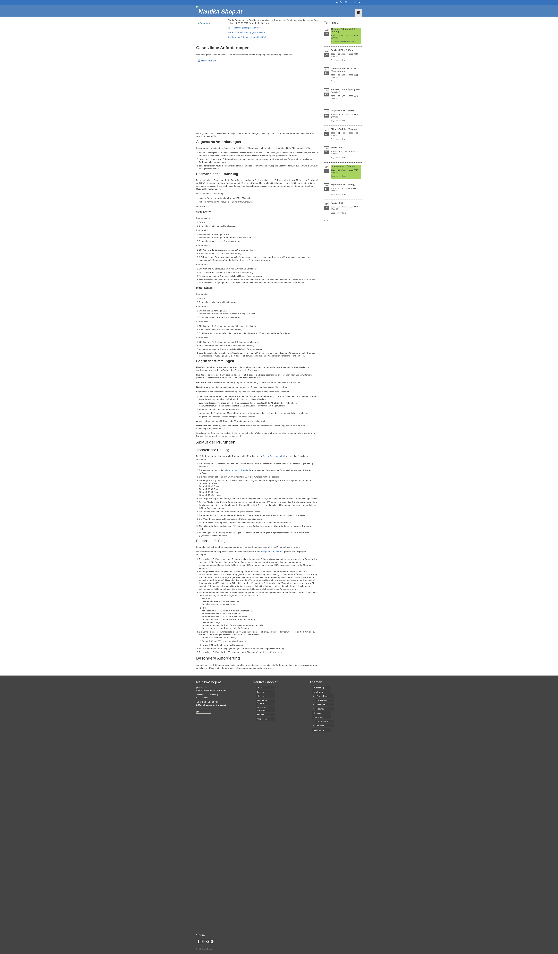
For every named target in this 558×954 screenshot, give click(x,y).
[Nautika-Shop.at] (222, 11)
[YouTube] (208, 941)
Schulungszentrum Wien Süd (342, 42)
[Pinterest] (212, 941)
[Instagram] (203, 941)
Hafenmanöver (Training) (343, 166)
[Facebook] (199, 941)
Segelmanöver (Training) (343, 111)
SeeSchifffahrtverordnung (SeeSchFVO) (246, 32)
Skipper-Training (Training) (344, 129)
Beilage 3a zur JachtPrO (274, 456)
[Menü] (358, 13)
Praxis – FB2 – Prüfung (342, 50)
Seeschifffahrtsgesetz (238, 28)
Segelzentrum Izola (338, 60)
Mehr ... (327, 220)
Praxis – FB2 (337, 147)
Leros (333, 102)
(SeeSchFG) (254, 28)
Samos (333, 81)
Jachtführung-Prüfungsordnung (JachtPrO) (247, 37)
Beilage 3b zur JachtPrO (272, 551)
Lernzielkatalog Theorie (237, 470)
